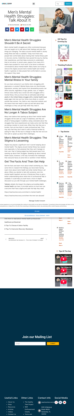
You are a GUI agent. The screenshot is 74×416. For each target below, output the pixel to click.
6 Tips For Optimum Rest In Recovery (62, 139)
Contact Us (12, 414)
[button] (33, 3)
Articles (10, 409)
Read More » (62, 197)
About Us (11, 402)
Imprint (47, 215)
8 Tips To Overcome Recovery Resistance (19, 229)
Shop (10, 404)
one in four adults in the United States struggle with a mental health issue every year (26, 97)
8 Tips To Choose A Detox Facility (16, 225)
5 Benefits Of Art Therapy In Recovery (62, 165)
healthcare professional (12, 222)
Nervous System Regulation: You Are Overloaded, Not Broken (63, 187)
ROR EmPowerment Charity (30, 409)
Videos (10, 412)
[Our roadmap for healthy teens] (63, 126)
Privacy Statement (40, 215)
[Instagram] (56, 402)
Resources (11, 407)
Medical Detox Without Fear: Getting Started (61, 232)
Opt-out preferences (30, 215)
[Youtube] (64, 402)
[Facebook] (60, 402)
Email (16, 341)
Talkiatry (7, 184)
